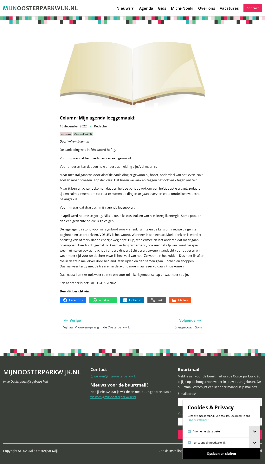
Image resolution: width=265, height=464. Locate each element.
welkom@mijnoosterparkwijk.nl (116, 376)
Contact (253, 8)
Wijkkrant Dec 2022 (83, 133)
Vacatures (229, 8)
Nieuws (123, 8)
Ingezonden (66, 133)
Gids (162, 8)
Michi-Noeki (182, 8)
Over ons (206, 8)
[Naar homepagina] (40, 8)
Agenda (146, 8)
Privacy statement (198, 420)
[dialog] (221, 429)
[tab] (254, 431)
